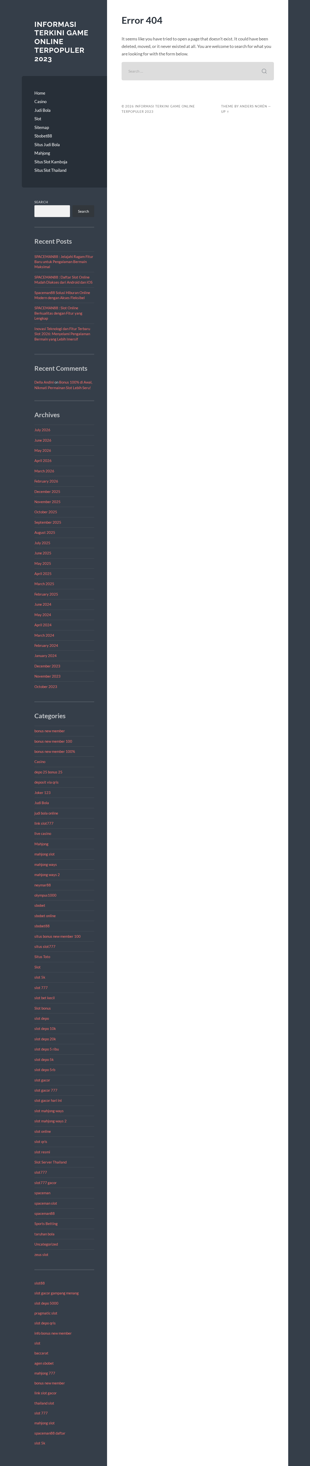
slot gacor (42, 1080)
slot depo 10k (45, 1028)
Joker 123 (42, 792)
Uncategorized (46, 1244)
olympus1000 (45, 895)
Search (41, 202)
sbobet (39, 905)
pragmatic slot (45, 1313)
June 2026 (42, 440)
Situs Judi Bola (47, 144)
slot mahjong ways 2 (50, 1121)
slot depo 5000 (46, 1303)
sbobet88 (42, 926)
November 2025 (47, 501)
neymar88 (42, 885)
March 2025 (44, 584)
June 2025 (42, 553)
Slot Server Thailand (50, 1162)
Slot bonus (42, 1008)
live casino (42, 833)
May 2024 (42, 614)
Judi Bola (42, 110)
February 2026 (46, 481)
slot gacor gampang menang (56, 1293)
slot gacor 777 (45, 1090)
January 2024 (45, 655)
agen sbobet (44, 1363)
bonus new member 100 (53, 741)
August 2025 (44, 532)
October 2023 (45, 686)
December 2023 (47, 666)
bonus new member (49, 731)
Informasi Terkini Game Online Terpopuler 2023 (61, 41)
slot (37, 1343)
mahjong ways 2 (47, 874)
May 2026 (42, 450)
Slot (37, 118)
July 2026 (42, 430)
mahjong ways (45, 864)
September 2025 (47, 522)
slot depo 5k (44, 1059)
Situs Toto (42, 956)
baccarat (41, 1353)
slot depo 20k (45, 1039)
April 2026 (43, 460)
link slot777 (44, 823)
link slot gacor (45, 1393)
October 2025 (45, 512)
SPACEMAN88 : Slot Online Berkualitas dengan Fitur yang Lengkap (58, 313)
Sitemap (41, 127)
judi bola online (46, 813)
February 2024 (46, 645)
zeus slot (41, 1254)
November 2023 (47, 676)
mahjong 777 (44, 1373)
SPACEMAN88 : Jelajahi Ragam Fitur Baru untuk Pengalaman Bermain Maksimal (63, 261)
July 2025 (42, 543)
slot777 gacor (45, 1182)
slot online (42, 1131)
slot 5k (39, 977)
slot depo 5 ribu (46, 1049)
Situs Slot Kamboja (50, 161)
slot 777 (41, 987)
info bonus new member (53, 1333)
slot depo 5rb (44, 1069)
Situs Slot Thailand (50, 170)
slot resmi (42, 1152)
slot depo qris (45, 1323)
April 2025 (43, 573)
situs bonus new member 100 (57, 936)
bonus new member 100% (54, 751)
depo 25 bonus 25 (48, 772)
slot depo (41, 1018)
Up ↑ (225, 111)
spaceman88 (44, 1213)
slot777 (40, 1172)
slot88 (39, 1283)
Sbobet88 (43, 135)
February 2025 (46, 594)
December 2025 (47, 491)
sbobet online (45, 916)
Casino (40, 101)
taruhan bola (44, 1234)
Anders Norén (253, 106)
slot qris (40, 1141)
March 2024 (44, 635)
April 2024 (43, 625)
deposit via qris (46, 782)
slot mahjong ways (49, 1111)
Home (39, 93)
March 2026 (44, 471)
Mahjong (42, 153)
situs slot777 (44, 946)
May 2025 (42, 563)
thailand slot (44, 1403)
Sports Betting (46, 1223)
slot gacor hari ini (48, 1100)
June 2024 (42, 604)
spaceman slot (45, 1203)
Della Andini (44, 382)
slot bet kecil (44, 998)
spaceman (42, 1193)
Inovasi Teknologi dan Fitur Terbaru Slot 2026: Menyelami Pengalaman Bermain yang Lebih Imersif (62, 333)
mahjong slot (44, 854)
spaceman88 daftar (49, 1433)
